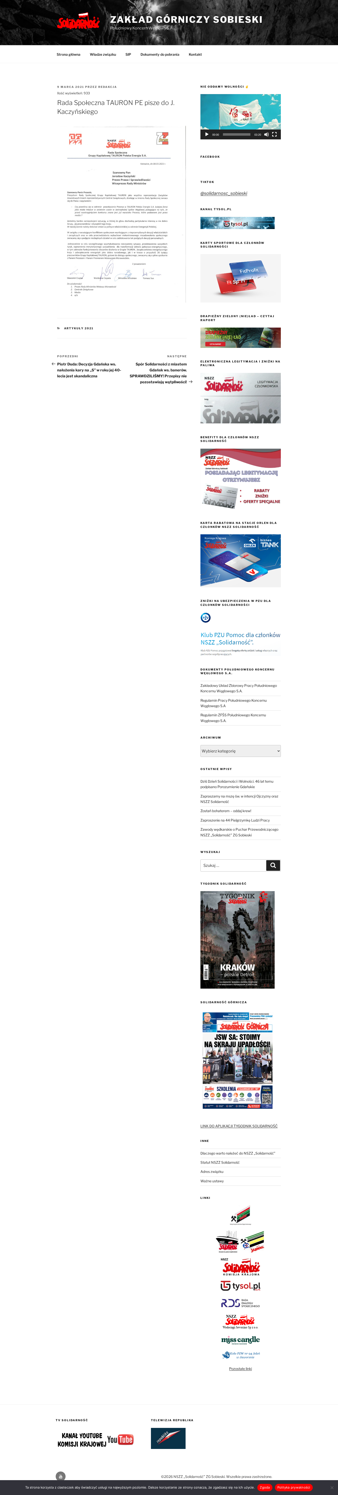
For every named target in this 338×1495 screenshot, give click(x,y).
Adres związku (211, 1171)
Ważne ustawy (212, 1181)
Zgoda (265, 1487)
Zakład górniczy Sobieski (186, 19)
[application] (240, 116)
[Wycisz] (266, 134)
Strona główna (68, 54)
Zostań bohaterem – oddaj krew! (225, 811)
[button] (240, 117)
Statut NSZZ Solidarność (220, 1162)
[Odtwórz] (206, 134)
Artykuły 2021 (79, 328)
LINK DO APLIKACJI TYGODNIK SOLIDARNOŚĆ (239, 1126)
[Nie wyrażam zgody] (331, 1487)
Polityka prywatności (293, 1487)
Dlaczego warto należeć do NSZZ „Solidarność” (237, 1153)
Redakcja (107, 87)
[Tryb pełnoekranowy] (274, 134)
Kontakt (195, 54)
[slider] (236, 134)
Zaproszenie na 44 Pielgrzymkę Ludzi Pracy (235, 820)
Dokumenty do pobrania (160, 54)
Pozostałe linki (240, 1368)
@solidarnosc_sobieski (223, 193)
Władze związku (103, 54)
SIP (128, 54)
